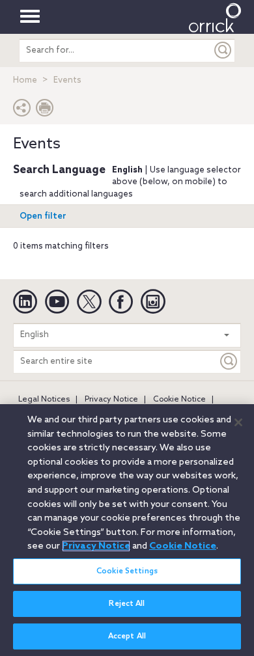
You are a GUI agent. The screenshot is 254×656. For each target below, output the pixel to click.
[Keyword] (229, 361)
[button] (22, 111)
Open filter (43, 216)
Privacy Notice (111, 399)
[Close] (238, 422)
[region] (127, 530)
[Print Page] (45, 111)
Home (25, 80)
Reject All (127, 603)
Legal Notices (44, 399)
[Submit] (223, 50)
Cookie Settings (127, 571)
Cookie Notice (179, 399)
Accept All (127, 636)
